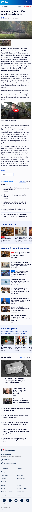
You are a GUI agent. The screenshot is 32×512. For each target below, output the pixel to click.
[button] (16, 110)
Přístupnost (21, 509)
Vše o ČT (3, 495)
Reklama (19, 472)
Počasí (3, 485)
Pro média (19, 468)
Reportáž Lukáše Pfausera (8, 120)
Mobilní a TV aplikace (7, 492)
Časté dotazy (20, 492)
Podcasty (3, 482)
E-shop (3, 488)
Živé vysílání (4, 472)
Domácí (4, 174)
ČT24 (2, 17)
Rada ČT (19, 482)
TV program (4, 468)
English (3, 509)
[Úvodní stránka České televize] (8, 450)
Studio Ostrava (21, 478)
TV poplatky (4, 475)
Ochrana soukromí (11, 509)
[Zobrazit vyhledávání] (26, 2)
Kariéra (19, 485)
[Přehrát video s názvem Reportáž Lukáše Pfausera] (16, 110)
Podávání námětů (22, 488)
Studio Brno (20, 475)
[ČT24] (4, 2)
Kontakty (19, 495)
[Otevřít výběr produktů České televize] (30, 2)
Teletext (3, 478)
